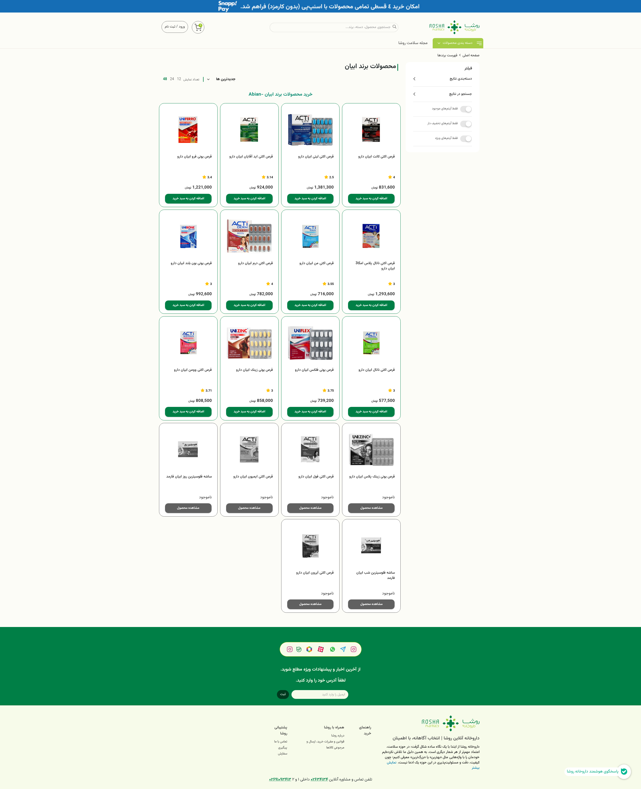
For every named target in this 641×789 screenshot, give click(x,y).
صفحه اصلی (470, 55)
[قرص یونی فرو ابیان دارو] (188, 129)
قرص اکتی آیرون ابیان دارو (315, 573)
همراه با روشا (334, 727)
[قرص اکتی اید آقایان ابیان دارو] (249, 129)
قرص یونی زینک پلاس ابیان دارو (372, 477)
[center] (394, 27)
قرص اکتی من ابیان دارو (316, 263)
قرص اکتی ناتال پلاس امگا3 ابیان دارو (375, 266)
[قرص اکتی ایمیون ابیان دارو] (249, 449)
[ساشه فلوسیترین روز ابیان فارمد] (188, 449)
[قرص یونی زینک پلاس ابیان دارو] (371, 449)
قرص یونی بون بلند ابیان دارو (191, 263)
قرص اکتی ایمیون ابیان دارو (253, 477)
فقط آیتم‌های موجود (445, 108)
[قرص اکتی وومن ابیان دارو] (188, 343)
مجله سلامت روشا (413, 43)
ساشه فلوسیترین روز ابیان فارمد (189, 477)
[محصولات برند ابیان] (429, 723)
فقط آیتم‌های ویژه (446, 138)
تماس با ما (280, 741)
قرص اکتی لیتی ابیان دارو (316, 157)
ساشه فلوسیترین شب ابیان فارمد (375, 575)
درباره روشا (337, 735)
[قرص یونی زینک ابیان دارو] (249, 343)
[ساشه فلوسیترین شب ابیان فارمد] (371, 545)
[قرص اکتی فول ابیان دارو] (310, 449)
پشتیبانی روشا (280, 730)
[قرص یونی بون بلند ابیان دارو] (188, 236)
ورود (182, 27)
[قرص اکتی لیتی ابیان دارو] (310, 129)
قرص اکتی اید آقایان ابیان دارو (251, 157)
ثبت (283, 694)
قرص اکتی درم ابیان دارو (255, 263)
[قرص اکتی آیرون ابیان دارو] (310, 545)
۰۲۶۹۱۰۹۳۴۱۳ (280, 779)
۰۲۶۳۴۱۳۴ (319, 779)
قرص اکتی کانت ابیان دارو (376, 157)
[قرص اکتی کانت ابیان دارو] (371, 129)
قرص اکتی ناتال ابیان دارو (377, 370)
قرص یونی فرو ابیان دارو (194, 157)
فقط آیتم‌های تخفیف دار (442, 123)
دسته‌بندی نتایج (461, 79)
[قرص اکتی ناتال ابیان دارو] (371, 343)
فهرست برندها (447, 55)
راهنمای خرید (365, 730)
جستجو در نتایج (460, 94)
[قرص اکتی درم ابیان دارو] (249, 236)
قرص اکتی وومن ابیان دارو (193, 370)
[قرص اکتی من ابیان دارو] (310, 236)
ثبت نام (170, 27)
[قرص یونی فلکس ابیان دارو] (310, 343)
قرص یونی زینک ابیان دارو (254, 370)
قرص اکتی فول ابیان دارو (316, 477)
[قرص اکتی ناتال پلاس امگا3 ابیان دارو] (371, 236)
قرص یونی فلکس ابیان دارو (314, 370)
